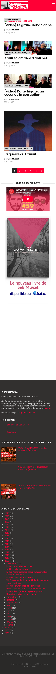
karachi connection (16, 85)
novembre (12, 597)
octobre (11, 600)
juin (9, 611)
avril (9, 616)
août (9, 605)
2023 (7, 522)
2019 (7, 533)
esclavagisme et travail (18, 148)
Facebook (11, 432)
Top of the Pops (13, 583)
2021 (7, 527)
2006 (7, 633)
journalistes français (18, 52)
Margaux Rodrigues (26, 412)
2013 (7, 550)
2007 (7, 630)
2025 (7, 516)
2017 (7, 538)
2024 (7, 519)
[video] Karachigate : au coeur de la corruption (24, 93)
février (10, 622)
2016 (7, 541)
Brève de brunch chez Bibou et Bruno (23, 586)
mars (9, 619)
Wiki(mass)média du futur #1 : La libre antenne (27, 580)
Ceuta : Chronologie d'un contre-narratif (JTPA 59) (35, 487)
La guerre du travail (20, 154)
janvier (10, 625)
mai (9, 614)
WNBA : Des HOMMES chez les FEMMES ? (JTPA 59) (32, 449)
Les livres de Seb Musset (18, 425)
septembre (12, 602)
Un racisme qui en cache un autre (21, 594)
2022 (7, 524)
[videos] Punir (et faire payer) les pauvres (25, 591)
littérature (11, 19)
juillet (9, 608)
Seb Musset (13, 29)
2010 (7, 558)
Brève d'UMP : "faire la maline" (20, 577)
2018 (7, 536)
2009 (7, 561)
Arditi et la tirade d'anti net (25, 58)
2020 (7, 530)
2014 (7, 547)
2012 (7, 552)
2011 (7, 555)
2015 (7, 544)
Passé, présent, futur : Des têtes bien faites (25, 589)
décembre (12, 563)
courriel (48, 408)
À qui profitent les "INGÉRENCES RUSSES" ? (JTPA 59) (33, 468)
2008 (7, 628)
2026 (7, 513)
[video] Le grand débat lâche (28, 25)
